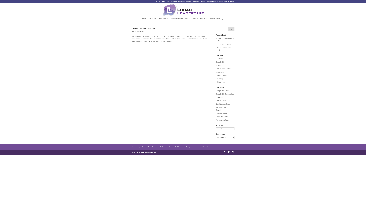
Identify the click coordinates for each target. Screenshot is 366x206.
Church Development (223, 69)
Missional (135, 32)
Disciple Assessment (212, 1)
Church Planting (221, 75)
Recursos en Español (223, 120)
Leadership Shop (222, 97)
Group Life (219, 65)
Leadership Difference (199, 1)
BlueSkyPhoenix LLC (148, 152)
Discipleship (220, 62)
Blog (186, 18)
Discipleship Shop (222, 91)
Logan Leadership (172, 1)
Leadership (220, 72)
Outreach (141, 32)
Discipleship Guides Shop (225, 94)
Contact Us (203, 18)
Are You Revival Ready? (224, 44)
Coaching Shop (221, 113)
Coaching (219, 79)
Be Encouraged (215, 18)
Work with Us (163, 18)
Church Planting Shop (224, 101)
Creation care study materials (143, 28)
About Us (152, 18)
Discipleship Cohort (176, 18)
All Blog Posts (221, 82)
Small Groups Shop (223, 104)
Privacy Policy (223, 1)
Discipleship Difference (184, 1)
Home (163, 1)
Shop (194, 18)
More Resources (222, 117)
